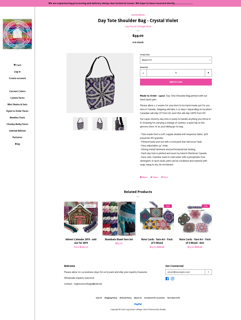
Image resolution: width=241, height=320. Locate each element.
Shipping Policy (110, 298)
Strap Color (145, 55)
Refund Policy (126, 298)
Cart (18, 65)
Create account (17, 78)
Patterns (17, 137)
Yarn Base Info (173, 298)
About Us (138, 298)
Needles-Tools (17, 117)
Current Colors (17, 91)
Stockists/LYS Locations (154, 298)
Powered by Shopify (157, 309)
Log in (17, 71)
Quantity (144, 67)
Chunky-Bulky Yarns (17, 124)
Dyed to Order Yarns (17, 111)
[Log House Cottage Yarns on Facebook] (167, 279)
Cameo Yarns (17, 98)
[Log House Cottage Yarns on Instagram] (172, 279)
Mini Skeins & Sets (17, 104)
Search (99, 298)
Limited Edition (17, 130)
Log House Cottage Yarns (138, 26)
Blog (17, 144)
